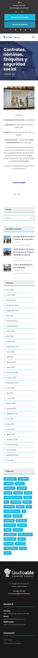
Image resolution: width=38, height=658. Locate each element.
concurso (21, 488)
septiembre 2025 (13, 311)
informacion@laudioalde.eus (19, 594)
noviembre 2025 (12, 305)
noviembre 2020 (12, 445)
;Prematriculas (10, 479)
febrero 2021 (11, 434)
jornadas (22, 525)
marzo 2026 (11, 295)
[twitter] (20, 30)
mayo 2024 (11, 331)
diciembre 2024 (12, 321)
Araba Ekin (19, 483)
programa (8, 543)
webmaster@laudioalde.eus (15, 624)
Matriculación (10, 534)
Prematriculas (10, 539)
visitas (7, 553)
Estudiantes (9, 506)
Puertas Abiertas (10, 548)
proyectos (20, 543)
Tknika (23, 548)
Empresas (27, 502)
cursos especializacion (12, 497)
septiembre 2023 (13, 347)
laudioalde (17, 530)
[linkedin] (15, 30)
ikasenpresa (9, 520)
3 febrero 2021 (9, 74)
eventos (20, 506)
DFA (6, 502)
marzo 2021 (10, 429)
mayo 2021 (10, 424)
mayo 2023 (10, 352)
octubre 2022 (11, 378)
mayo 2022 (10, 388)
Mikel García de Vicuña (22, 245)
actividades (23, 479)
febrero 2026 (11, 300)
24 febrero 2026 (18, 270)
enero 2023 (10, 367)
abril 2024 (10, 336)
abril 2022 (10, 393)
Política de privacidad (12, 643)
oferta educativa (25, 534)
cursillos (18, 493)
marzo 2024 (11, 341)
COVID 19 (8, 493)
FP (24, 511)
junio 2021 (10, 419)
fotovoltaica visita (12, 511)
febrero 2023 (11, 362)
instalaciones (9, 525)
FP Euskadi (17, 516)
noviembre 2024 (12, 326)
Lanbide (7, 530)
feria (28, 506)
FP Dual (7, 516)
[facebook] (11, 30)
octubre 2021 (11, 409)
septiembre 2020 (13, 455)
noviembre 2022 (12, 372)
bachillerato (9, 488)
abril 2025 (10, 316)
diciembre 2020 (12, 440)
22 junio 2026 (18, 242)
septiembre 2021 (12, 414)
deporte (27, 497)
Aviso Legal (8, 640)
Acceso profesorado (19, 17)
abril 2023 (10, 357)
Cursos (28, 493)
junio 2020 (10, 460)
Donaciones (16, 502)
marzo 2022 (11, 398)
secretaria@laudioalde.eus (14, 619)
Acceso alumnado (19, 24)
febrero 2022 (11, 403)
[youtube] (25, 30)
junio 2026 (10, 290)
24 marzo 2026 (18, 258)
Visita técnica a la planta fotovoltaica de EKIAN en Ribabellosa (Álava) (23, 252)
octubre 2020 (11, 450)
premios (21, 539)
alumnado (8, 483)
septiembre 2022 (13, 383)
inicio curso (21, 520)
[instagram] (30, 30)
